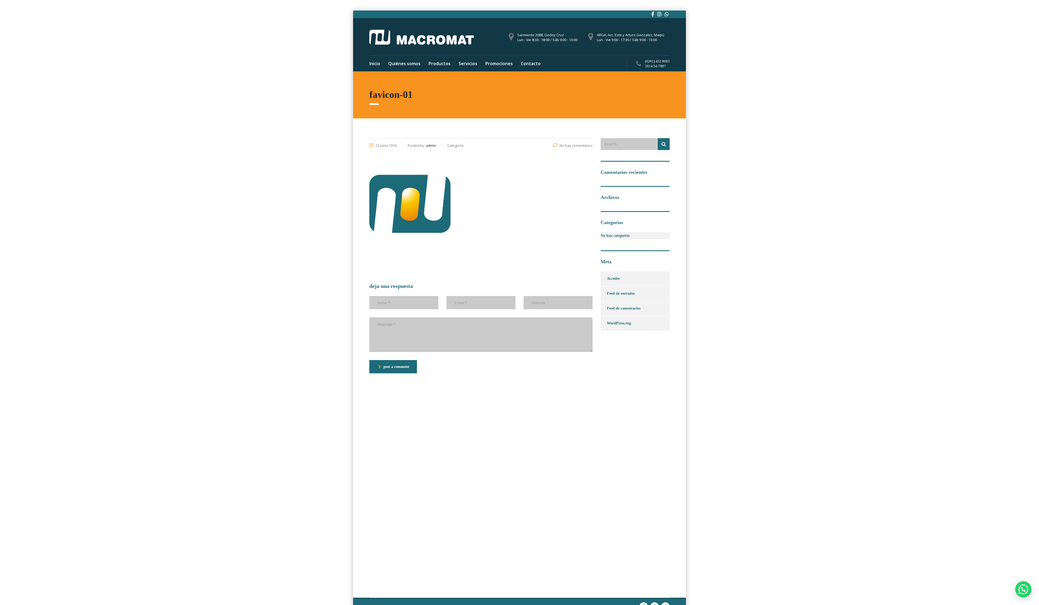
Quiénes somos (404, 64)
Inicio (374, 64)
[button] (1023, 589)
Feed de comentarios (623, 308)
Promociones (499, 64)
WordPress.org (619, 323)
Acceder (613, 279)
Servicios (468, 64)
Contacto (531, 64)
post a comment (396, 367)
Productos (440, 64)
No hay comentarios (576, 145)
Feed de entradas (621, 293)
